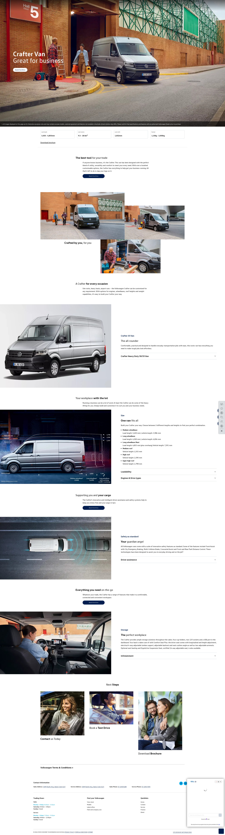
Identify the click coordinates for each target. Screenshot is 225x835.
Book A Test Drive (20, 70)
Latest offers (91, 807)
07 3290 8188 (122, 787)
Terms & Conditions (81, 832)
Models (89, 804)
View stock (90, 802)
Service (143, 807)
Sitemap (90, 832)
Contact (143, 804)
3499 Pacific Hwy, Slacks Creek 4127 (54, 787)
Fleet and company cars (94, 810)
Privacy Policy (69, 832)
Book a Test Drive (93, 176)
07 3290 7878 (146, 787)
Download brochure (47, 142)
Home (142, 802)
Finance (143, 810)
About (142, 812)
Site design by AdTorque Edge (182, 832)
